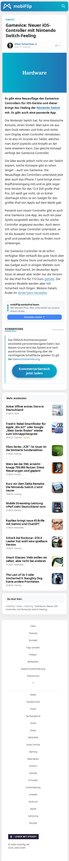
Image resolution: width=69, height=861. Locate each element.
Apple (33, 808)
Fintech (33, 765)
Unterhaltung (33, 787)
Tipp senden (33, 647)
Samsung (33, 815)
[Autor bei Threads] (36, 44)
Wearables (33, 758)
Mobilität (33, 737)
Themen (33, 633)
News (33, 694)
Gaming (33, 751)
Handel (33, 773)
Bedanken (33, 661)
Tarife (33, 723)
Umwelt (33, 794)
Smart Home (33, 744)
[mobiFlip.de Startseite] (18, 6)
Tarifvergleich (33, 716)
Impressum (33, 675)
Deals (33, 730)
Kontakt (33, 640)
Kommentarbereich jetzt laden (34, 371)
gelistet (49, 279)
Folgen (33, 654)
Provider (33, 780)
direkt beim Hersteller (32, 293)
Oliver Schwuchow (24, 44)
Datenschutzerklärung (26, 359)
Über (33, 626)
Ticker (33, 708)
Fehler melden (58, 329)
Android (33, 801)
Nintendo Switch (48, 108)
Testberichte (33, 701)
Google (33, 822)
